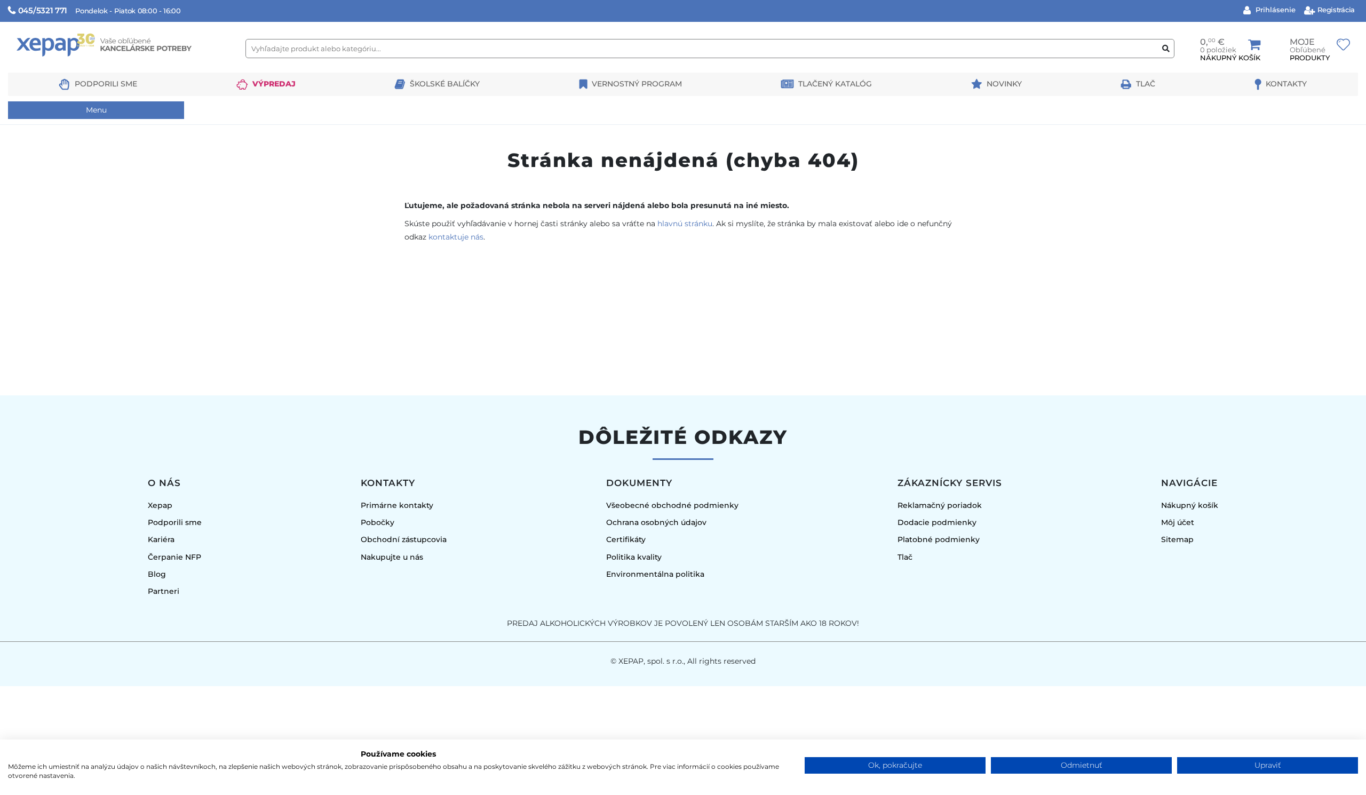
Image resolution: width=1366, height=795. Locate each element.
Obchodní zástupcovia (404, 539)
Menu (96, 110)
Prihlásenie (1274, 9)
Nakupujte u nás (392, 557)
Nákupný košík (1189, 505)
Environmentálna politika (655, 574)
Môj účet (1177, 522)
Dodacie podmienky (937, 522)
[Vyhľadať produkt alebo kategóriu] (1166, 48)
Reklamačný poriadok (940, 505)
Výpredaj (274, 84)
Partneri (163, 591)
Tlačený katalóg (835, 84)
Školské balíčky (445, 84)
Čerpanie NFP (174, 557)
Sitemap (1177, 539)
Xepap (160, 505)
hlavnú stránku (684, 223)
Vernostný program (637, 84)
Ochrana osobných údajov (656, 522)
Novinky (1004, 84)
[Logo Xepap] (122, 67)
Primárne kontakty (397, 505)
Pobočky (377, 522)
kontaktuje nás (455, 237)
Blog (157, 574)
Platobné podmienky (939, 539)
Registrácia (1335, 9)
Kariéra (161, 539)
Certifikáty (626, 539)
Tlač (1145, 84)
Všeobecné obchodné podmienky (672, 505)
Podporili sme (106, 84)
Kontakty (1286, 84)
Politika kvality (634, 557)
